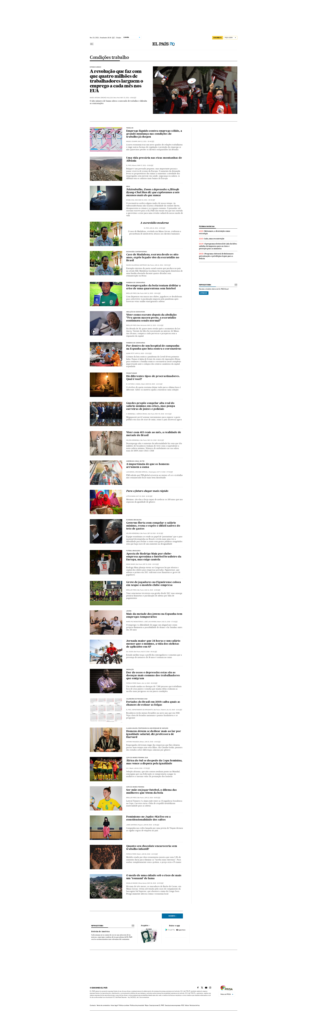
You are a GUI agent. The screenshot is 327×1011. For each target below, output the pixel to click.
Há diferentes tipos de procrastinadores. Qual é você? (153, 378)
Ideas (128, 186)
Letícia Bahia (130, 496)
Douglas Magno (132, 883)
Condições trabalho (109, 57)
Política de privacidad (137, 1005)
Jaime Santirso (131, 825)
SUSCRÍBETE (217, 38)
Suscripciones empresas (172, 1005)
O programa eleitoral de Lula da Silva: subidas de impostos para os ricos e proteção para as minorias (218, 246)
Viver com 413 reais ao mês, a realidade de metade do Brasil (153, 434)
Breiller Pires (131, 293)
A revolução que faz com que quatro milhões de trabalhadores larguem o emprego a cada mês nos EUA (116, 80)
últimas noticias (207, 226)
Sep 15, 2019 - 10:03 (151, 564)
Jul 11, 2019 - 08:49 (149, 683)
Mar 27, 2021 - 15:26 (145, 165)
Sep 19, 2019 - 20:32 (155, 533)
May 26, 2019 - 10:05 (155, 883)
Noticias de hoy (195, 1005)
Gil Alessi (129, 652)
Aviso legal (114, 1005)
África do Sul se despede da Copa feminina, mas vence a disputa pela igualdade (154, 762)
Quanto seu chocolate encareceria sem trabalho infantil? (151, 847)
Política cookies (124, 1005)
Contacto (93, 1005)
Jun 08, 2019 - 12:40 (150, 854)
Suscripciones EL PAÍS (156, 1005)
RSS (182, 1005)
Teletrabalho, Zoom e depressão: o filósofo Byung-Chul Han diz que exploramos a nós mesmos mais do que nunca (152, 192)
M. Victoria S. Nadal (133, 384)
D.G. (127, 768)
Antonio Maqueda (132, 742)
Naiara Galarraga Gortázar (136, 265)
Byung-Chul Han (132, 200)
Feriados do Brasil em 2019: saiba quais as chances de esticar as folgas (153, 703)
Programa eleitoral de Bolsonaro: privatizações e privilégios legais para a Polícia (216, 256)
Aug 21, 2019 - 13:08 (152, 590)
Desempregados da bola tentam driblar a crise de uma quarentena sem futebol (153, 287)
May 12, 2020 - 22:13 (155, 325)
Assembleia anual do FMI (135, 461)
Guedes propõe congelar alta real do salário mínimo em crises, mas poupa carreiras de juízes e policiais (150, 406)
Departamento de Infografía (142, 710)
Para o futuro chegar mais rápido (147, 491)
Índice (187, 1005)
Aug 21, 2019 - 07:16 (170, 622)
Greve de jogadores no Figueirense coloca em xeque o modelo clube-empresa (153, 584)
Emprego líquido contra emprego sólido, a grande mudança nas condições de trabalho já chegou (154, 134)
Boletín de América (100, 932)
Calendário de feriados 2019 (136, 699)
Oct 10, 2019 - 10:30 (144, 496)
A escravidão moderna (154, 223)
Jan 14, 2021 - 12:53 (157, 228)
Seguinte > (172, 916)
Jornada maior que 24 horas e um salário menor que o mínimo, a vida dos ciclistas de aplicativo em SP (153, 644)
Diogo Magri (130, 564)
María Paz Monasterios (134, 622)
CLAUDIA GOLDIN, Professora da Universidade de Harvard (147, 728)
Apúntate (203, 293)
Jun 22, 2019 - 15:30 (153, 742)
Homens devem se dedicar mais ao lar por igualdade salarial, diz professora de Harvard (153, 734)
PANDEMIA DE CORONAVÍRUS (135, 343)
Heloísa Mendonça (132, 440)
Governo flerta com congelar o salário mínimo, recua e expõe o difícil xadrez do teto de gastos (153, 526)
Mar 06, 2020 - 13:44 (154, 384)
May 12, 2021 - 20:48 (146, 141)
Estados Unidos (95, 67)
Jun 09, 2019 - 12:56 (151, 825)
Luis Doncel (130, 472)
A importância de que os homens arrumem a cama (147, 465)
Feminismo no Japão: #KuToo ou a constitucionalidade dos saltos (148, 818)
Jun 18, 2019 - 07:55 (142, 768)
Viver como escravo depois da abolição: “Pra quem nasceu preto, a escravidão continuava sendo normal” (151, 318)
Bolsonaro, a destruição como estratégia (214, 232)
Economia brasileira (134, 520)
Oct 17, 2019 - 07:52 (165, 472)
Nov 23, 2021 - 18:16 (128, 98)
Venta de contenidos (103, 1005)
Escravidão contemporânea (136, 252)
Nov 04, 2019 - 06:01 (156, 440)
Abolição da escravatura (135, 312)
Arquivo (144, 926)
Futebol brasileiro (133, 551)
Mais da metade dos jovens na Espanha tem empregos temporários (154, 615)
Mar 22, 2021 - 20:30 (146, 200)
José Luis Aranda (150, 622)
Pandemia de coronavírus (135, 282)
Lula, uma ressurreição (214, 238)
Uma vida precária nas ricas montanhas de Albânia (154, 159)
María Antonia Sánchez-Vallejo (101, 98)
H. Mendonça (130, 414)
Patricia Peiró (131, 683)
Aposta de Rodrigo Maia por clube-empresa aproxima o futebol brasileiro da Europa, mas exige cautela (153, 557)
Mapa (147, 1005)
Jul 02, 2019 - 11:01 (174, 710)
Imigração (130, 669)
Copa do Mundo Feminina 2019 (137, 757)
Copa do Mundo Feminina (135, 787)
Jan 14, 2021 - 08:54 (163, 265)
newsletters (205, 285)
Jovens (128, 611)
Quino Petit (130, 353)
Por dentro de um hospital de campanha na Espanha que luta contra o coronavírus (153, 347)
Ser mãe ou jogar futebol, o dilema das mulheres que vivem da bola (151, 791)
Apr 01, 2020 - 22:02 (143, 353)
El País (128, 165)
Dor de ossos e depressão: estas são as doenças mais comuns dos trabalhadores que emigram (153, 675)
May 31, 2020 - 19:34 (152, 293)
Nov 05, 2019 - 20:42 (163, 414)
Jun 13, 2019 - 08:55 (152, 798)
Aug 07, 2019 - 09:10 (149, 652)
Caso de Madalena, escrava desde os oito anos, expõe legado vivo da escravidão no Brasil (152, 257)
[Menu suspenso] (92, 44)
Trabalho (129, 128)
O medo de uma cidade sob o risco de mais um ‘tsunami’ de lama (153, 877)
